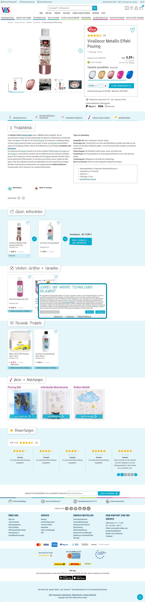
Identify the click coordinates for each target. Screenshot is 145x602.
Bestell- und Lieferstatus (114, 533)
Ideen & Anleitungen (81, 13)
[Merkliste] (131, 8)
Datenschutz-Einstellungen (82, 533)
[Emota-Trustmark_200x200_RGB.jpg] (100, 554)
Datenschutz (58, 316)
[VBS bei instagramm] (71, 508)
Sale (103, 13)
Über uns (11, 519)
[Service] (126, 8)
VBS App (76, 538)
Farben (29, 135)
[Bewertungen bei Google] (45, 554)
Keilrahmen (12, 148)
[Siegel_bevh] (73, 556)
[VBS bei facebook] (67, 508)
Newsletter (44, 527)
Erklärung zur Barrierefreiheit (83, 535)
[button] (10, 51)
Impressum (70, 316)
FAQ (42, 533)
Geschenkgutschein (48, 522)
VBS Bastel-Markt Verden (17, 530)
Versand (131, 63)
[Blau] (129, 75)
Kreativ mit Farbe (20, 22)
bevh (74, 552)
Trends (57, 13)
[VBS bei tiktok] (84, 508)
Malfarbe (29, 22)
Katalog (43, 519)
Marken (95, 13)
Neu (41, 13)
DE (143, 2)
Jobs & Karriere (13, 522)
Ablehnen (90, 312)
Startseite (10, 22)
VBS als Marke (13, 527)
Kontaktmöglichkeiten (113, 531)
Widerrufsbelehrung (80, 530)
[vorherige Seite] (118, 474)
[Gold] (101, 75)
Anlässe (66, 13)
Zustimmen (100, 312)
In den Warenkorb (119, 85)
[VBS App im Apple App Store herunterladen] (79, 578)
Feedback (109, 536)
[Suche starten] (94, 8)
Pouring (24, 135)
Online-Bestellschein (80, 519)
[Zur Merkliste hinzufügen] (132, 30)
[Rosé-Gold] (111, 75)
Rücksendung (78, 527)
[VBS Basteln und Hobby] (6, 10)
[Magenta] (120, 75)
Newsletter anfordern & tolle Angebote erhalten (46, 493)
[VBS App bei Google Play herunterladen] (66, 578)
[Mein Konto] (136, 8)
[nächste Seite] (135, 474)
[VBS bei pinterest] (76, 508)
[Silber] (92, 75)
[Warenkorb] (141, 8)
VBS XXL (48, 13)
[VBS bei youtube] (80, 508)
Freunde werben (46, 525)
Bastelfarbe (37, 22)
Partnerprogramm (14, 525)
